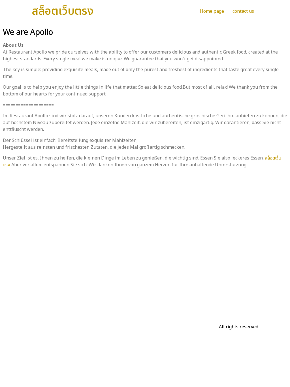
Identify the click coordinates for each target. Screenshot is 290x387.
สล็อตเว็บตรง (62, 11)
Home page (212, 11)
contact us (243, 11)
